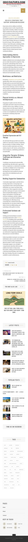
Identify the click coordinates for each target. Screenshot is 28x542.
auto (5, 445)
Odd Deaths (17, 472)
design (5, 451)
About (4, 511)
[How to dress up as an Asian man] (6, 406)
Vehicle (5, 487)
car (11, 448)
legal (5, 469)
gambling (21, 457)
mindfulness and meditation (15, 79)
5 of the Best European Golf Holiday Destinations (18, 399)
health (17, 460)
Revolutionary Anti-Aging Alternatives (17, 415)
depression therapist (12, 37)
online (12, 475)
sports (12, 478)
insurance (6, 466)
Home (4, 507)
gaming (11, 460)
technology (11, 481)
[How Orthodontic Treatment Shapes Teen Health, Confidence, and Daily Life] (6, 330)
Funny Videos (13, 457)
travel (13, 484)
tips (18, 481)
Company (17, 448)
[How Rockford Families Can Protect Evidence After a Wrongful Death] (6, 360)
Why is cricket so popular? (17, 386)
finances (5, 457)
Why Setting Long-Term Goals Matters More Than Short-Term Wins (14, 310)
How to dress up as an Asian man (18, 406)
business (17, 445)
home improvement (12, 463)
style (18, 478)
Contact (4, 515)
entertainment (20, 451)
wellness (12, 487)
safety (18, 475)
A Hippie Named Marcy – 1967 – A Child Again (13, 392)
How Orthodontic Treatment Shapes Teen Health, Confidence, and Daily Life (18, 333)
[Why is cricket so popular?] (6, 385)
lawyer (17, 466)
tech (5, 481)
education (12, 451)
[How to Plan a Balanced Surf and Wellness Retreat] (6, 368)
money (5, 472)
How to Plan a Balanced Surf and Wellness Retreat (18, 370)
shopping (6, 478)
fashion (11, 454)
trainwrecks (6, 484)
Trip (19, 484)
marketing (21, 469)
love (15, 469)
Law (12, 466)
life (10, 469)
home (5, 463)
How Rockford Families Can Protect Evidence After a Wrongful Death (18, 362)
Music (11, 472)
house (21, 463)
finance (17, 454)
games (5, 460)
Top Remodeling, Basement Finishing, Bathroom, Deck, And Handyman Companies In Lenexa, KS (18, 343)
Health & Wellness (14, 18)
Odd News (6, 475)
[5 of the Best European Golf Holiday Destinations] (6, 398)
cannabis (6, 448)
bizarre (10, 445)
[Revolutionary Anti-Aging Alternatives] (6, 414)
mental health (11, 262)
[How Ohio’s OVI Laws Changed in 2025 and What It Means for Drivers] (6, 351)
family (5, 454)
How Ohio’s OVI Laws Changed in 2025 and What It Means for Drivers (17, 353)
